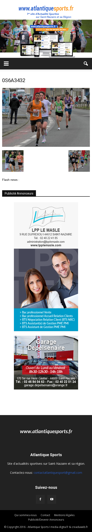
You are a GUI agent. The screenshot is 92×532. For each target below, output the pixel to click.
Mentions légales (64, 515)
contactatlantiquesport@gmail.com (58, 473)
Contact (45, 515)
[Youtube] (51, 499)
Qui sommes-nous (25, 515)
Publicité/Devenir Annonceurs (46, 519)
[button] (86, 63)
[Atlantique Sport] (46, 10)
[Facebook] (40, 499)
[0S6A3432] (46, 145)
